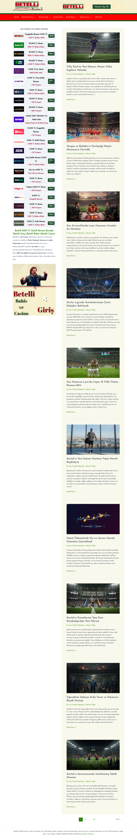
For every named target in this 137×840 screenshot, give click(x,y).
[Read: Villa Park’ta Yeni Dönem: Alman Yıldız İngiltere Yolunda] (93, 47)
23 (94, 819)
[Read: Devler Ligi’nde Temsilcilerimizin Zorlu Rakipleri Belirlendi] (93, 283)
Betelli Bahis (70, 17)
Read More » (71, 100)
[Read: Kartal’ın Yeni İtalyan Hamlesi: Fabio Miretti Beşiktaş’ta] (93, 439)
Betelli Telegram (88, 834)
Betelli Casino (85, 17)
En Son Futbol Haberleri (75, 74)
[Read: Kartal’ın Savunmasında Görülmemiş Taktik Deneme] (93, 755)
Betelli (16, 17)
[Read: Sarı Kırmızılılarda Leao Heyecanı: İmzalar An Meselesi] (93, 206)
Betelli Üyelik (43, 17)
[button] (35, 17)
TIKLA (51, 45)
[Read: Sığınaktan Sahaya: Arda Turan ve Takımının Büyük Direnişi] (93, 678)
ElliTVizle (98, 17)
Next (119, 819)
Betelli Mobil (58, 17)
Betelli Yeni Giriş (28, 17)
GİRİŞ (51, 36)
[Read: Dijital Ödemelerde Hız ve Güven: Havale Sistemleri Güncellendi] (93, 519)
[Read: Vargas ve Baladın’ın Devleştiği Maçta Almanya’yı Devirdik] (93, 127)
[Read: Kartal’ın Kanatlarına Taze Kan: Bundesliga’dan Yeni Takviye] (93, 598)
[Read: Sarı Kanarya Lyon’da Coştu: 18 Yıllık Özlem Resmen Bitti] (93, 362)
